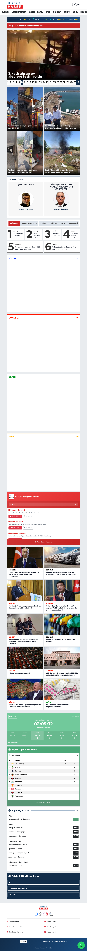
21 (64, 82)
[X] (39, 914)
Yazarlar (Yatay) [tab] (16, 179)
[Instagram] (43, 914)
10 (33, 82)
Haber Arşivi (51, 932)
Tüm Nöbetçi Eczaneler (44, 542)
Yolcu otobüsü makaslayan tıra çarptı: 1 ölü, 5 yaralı (64, 248)
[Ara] (75, 5)
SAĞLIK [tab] (43, 223)
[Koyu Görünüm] (72, 5)
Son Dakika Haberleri (16, 932)
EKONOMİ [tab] (73, 223)
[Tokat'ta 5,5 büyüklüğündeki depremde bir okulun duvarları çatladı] (25, 689)
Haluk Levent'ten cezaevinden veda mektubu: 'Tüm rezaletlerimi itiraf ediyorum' (23, 641)
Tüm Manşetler (52, 927)
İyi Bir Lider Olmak (26, 185)
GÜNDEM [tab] (14, 223)
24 (72, 82)
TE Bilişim (49, 948)
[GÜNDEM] (77, 318)
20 (61, 82)
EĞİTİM (40, 12)
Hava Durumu (14, 921)
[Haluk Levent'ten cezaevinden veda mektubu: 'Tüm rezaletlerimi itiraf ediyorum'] (25, 624)
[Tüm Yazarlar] (77, 179)
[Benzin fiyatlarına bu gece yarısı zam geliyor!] (62, 624)
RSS (24, 941)
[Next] (51, 914)
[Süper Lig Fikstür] (77, 810)
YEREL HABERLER (19, 12)
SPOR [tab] (63, 223)
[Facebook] (36, 914)
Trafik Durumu (51, 921)
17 (53, 82)
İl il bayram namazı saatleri (19, 673)
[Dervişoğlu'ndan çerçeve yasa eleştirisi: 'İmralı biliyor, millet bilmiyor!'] (25, 590)
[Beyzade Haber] (15, 4)
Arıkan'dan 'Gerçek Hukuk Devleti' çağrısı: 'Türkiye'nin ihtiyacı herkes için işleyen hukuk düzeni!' (61, 608)
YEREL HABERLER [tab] (29, 223)
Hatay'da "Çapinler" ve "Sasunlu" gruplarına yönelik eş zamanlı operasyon (56, 236)
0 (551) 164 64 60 (16, 516)
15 (47, 82)
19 (58, 82)
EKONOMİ (57, 12)
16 (50, 82)
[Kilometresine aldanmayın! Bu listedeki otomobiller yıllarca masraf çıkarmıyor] (62, 557)
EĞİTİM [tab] (54, 223)
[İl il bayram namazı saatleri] (25, 658)
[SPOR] (77, 437)
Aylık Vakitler (14, 742)
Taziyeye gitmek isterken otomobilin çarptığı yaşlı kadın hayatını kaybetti (75, 236)
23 (69, 82)
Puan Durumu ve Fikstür (17, 927)
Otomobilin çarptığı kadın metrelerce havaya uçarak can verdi (18, 236)
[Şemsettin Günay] (61, 199)
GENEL (75, 12)
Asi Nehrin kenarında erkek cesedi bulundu (37, 236)
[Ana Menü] (78, 5)
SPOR (48, 12)
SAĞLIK (32, 12)
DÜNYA (67, 12)
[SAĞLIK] (77, 377)
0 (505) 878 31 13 (16, 527)
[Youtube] (47, 914)
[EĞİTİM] (77, 258)
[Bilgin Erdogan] (26, 199)
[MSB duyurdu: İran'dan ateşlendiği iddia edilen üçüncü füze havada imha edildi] (62, 658)
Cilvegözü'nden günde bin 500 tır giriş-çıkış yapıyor (27, 248)
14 (44, 82)
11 (36, 82)
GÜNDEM (5, 12)
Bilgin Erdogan (26, 209)
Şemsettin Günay (61, 209)
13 (41, 82)
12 (39, 82)
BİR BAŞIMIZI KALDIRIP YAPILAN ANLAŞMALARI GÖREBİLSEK (61, 187)
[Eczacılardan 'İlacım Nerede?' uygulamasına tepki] (62, 689)
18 (55, 82)
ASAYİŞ (15, 231)
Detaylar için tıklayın (43, 803)
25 (75, 82)
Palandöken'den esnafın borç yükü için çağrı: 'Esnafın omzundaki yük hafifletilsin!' (23, 574)
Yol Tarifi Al (29, 516)
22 (66, 82)
